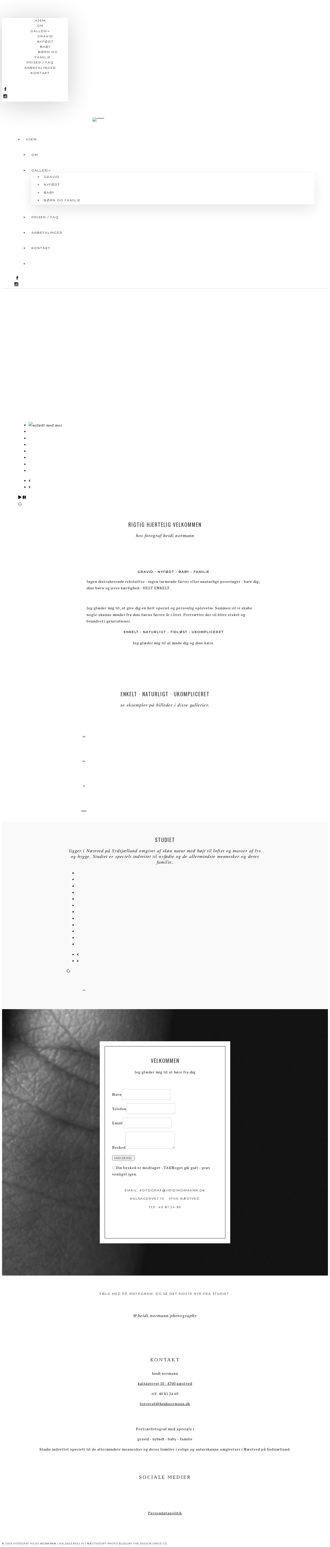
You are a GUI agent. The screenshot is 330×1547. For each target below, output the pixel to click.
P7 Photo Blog (115, 1543)
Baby (45, 47)
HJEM (31, 139)
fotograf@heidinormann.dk (172, 1190)
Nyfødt (45, 41)
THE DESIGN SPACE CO (150, 1543)
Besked (119, 1147)
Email (117, 1122)
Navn (117, 1094)
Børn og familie (46, 54)
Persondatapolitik (165, 1512)
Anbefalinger (47, 232)
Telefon (119, 1108)
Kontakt (40, 248)
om (34, 155)
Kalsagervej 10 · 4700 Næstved (165, 1198)
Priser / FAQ (45, 217)
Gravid (45, 36)
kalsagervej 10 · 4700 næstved (165, 1383)
